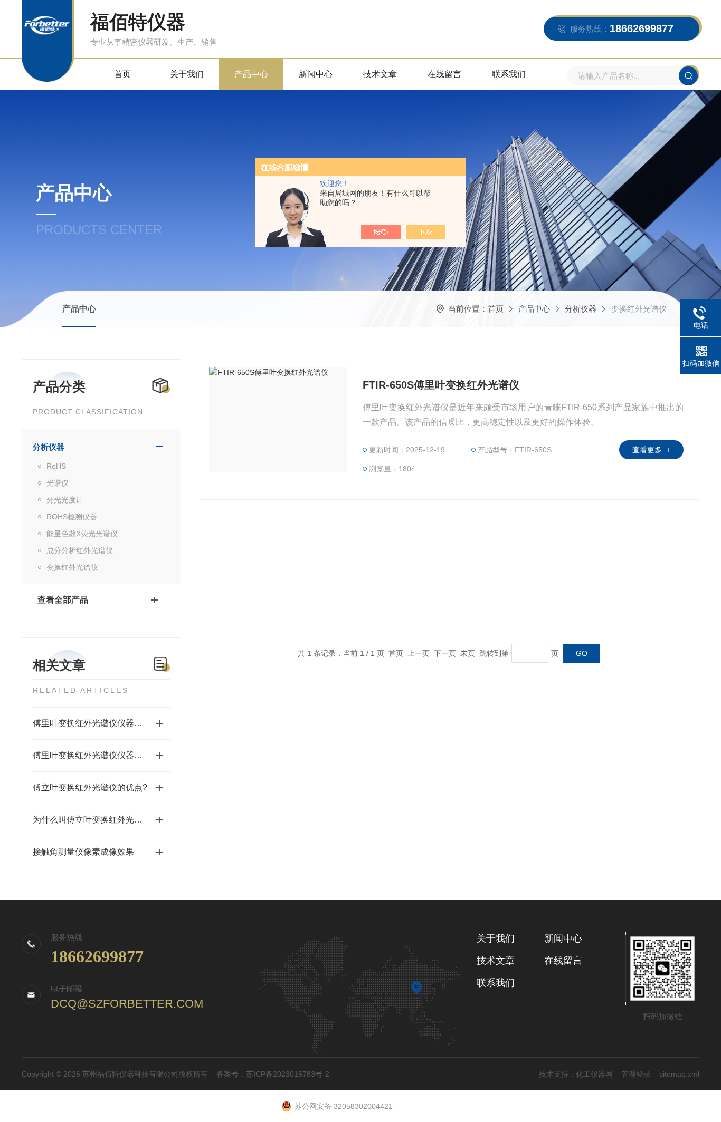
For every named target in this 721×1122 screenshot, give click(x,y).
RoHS (56, 466)
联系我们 (509, 74)
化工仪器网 (594, 1074)
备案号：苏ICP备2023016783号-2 (272, 1074)
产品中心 (251, 74)
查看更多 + (651, 450)
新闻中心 (316, 74)
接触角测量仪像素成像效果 (83, 851)
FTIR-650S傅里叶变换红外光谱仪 (441, 385)
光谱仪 (57, 483)
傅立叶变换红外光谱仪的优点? (90, 787)
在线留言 (444, 74)
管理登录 (636, 1074)
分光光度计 (64, 500)
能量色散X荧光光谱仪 (82, 533)
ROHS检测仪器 (71, 516)
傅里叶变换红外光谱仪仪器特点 (92, 755)
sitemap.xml (679, 1074)
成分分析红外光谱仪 (79, 550)
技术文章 (380, 74)
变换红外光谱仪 (72, 567)
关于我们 (187, 74)
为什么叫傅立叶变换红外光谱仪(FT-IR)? (101, 819)
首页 (122, 74)
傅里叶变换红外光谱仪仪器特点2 (94, 723)
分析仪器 (580, 308)
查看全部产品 (62, 599)
